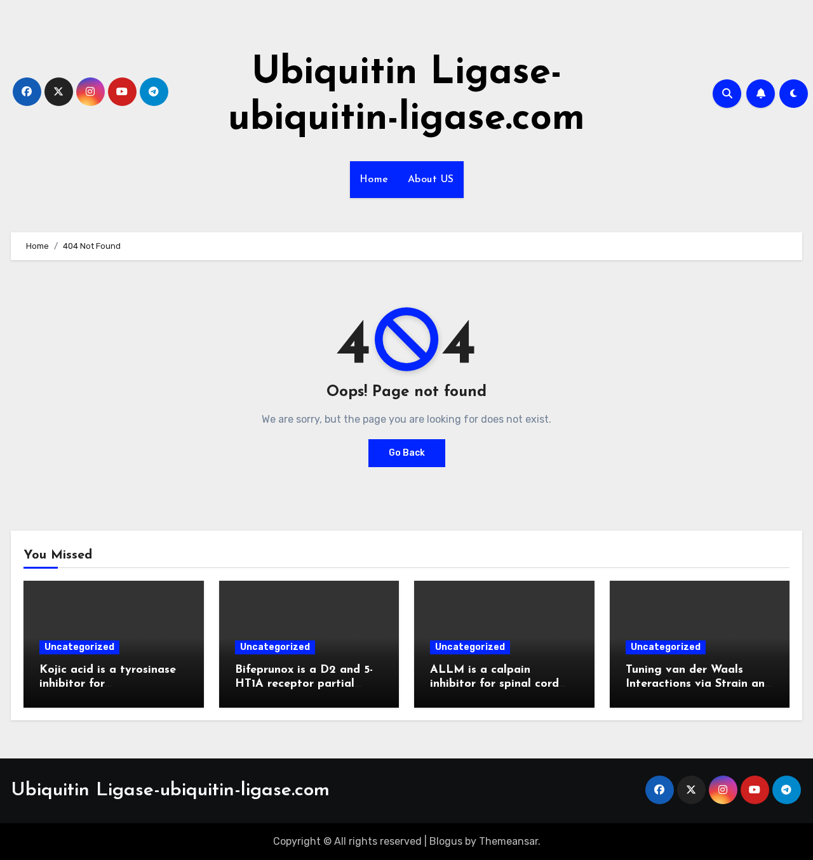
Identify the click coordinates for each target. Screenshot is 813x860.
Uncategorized (79, 647)
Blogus (445, 841)
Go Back (407, 452)
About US (431, 180)
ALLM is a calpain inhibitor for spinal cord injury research (494, 684)
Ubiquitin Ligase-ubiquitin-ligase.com (170, 790)
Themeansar (508, 841)
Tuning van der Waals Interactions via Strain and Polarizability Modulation (699, 684)
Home (374, 180)
